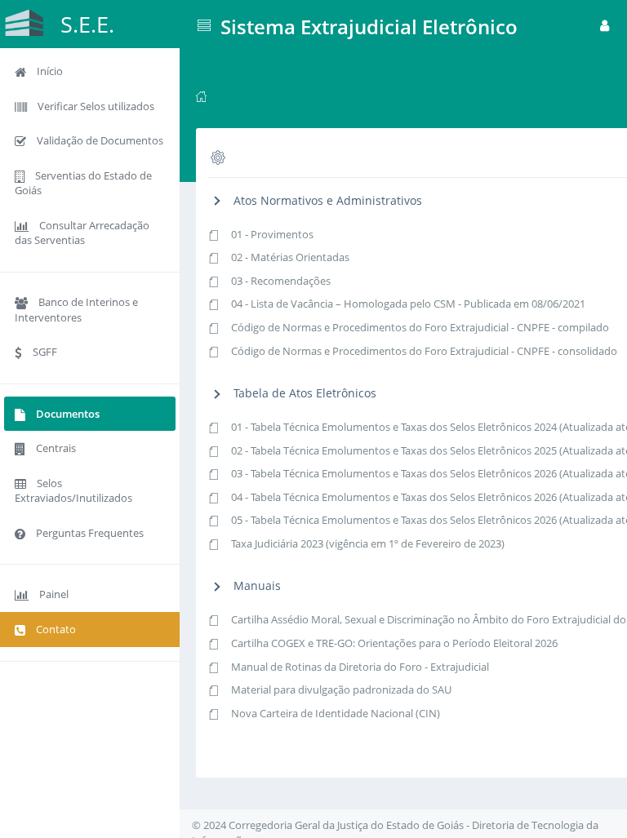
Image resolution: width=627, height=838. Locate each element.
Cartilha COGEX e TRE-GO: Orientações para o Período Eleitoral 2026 (394, 643)
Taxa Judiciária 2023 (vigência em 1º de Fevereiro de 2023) (368, 543)
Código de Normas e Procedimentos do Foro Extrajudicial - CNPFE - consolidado (424, 351)
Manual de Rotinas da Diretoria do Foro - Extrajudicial (360, 666)
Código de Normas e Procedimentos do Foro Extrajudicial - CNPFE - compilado (420, 327)
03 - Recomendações (281, 280)
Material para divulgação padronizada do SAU (341, 689)
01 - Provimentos (272, 234)
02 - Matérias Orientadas (290, 257)
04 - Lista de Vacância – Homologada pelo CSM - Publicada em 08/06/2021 (408, 303)
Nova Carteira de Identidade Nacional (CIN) (335, 713)
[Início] (201, 95)
